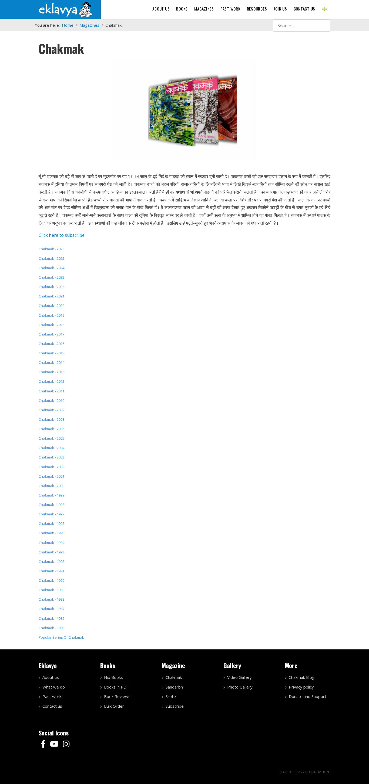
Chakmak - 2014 (51, 362)
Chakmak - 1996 (51, 523)
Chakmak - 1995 (51, 532)
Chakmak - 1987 (51, 608)
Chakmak (174, 677)
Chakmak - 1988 (51, 599)
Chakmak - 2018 (51, 324)
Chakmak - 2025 (51, 258)
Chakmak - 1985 (51, 627)
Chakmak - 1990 (51, 580)
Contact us (305, 9)
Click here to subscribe (62, 235)
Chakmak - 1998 (51, 504)
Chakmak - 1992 (51, 561)
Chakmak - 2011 (51, 391)
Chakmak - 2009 (51, 410)
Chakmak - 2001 (51, 476)
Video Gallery (239, 677)
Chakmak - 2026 (51, 249)
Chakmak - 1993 (51, 552)
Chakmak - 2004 (51, 447)
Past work (51, 696)
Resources (257, 9)
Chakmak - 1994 (51, 542)
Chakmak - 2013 (51, 371)
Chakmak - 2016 (51, 343)
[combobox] (301, 25)
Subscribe (175, 706)
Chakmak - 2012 (51, 381)
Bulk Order (114, 706)
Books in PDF (116, 687)
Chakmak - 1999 (51, 495)
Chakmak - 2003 (51, 457)
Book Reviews (117, 696)
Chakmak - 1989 (51, 589)
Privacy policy (301, 687)
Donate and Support (307, 696)
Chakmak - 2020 (51, 305)
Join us (280, 9)
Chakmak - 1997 (51, 514)
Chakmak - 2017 (51, 334)
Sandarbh (174, 687)
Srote (171, 696)
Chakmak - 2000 (51, 485)
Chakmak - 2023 (51, 277)
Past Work (230, 9)
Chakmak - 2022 (51, 286)
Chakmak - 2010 (51, 400)
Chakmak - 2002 (51, 466)
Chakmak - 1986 (51, 618)
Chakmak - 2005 (51, 438)
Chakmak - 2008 (51, 419)
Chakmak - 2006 (51, 428)
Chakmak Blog (301, 677)
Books (182, 9)
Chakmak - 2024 (51, 267)
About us (161, 9)
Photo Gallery (240, 687)
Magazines (204, 9)
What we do (53, 687)
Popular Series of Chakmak (61, 637)
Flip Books (113, 677)
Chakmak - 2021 (51, 296)
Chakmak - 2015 (51, 353)
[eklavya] (66, 9)
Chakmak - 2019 (51, 315)
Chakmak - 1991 (51, 571)
